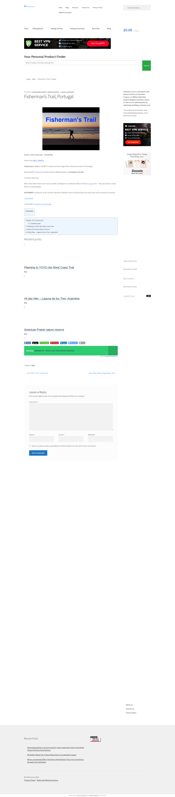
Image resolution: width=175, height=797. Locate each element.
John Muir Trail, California (37, 373)
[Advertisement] (137, 217)
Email (62, 434)
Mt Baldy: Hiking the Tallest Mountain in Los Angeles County (51, 755)
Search (146, 65)
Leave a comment (67, 92)
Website (91, 434)
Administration (53, 92)
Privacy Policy (98, 7)
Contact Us (85, 7)
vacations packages (81, 795)
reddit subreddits (94, 795)
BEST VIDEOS (38, 160)
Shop (60, 7)
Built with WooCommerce (47, 780)
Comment (34, 402)
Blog (67, 7)
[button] (150, 296)
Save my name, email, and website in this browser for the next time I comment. (64, 446)
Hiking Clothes (57, 28)
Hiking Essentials (77, 28)
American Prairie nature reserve (38, 229)
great (91, 183)
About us (75, 7)
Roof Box (96, 28)
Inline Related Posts (112, 356)
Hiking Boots (37, 28)
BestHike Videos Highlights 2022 (102, 373)
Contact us (130, 709)
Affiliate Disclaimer (65, 12)
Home (28, 79)
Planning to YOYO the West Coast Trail (40, 226)
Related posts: (36, 224)
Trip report (28, 198)
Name (32, 434)
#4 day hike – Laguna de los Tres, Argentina (42, 232)
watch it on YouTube (43, 204)
